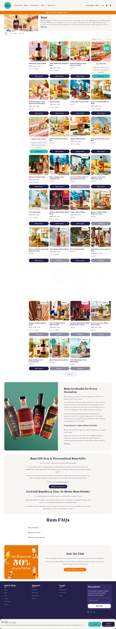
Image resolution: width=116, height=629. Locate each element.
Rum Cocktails (13, 33)
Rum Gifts (21, 33)
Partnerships (7, 602)
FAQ (5, 593)
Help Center (35, 593)
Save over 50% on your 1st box (75, 570)
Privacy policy (4, 621)
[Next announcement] (111, 12)
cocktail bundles (41, 496)
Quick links (10, 585)
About (5, 590)
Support (36, 585)
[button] (26, 5)
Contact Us (35, 590)
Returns (34, 599)
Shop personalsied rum (58, 486)
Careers (6, 604)
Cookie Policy (62, 590)
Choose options (80, 260)
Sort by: (94, 39)
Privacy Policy (63, 593)
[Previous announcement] (5, 12)
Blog (5, 595)
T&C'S (61, 595)
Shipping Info (35, 595)
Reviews (6, 599)
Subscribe (99, 606)
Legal (62, 585)
